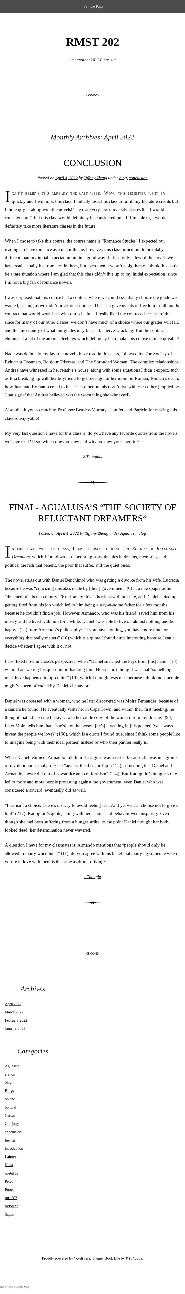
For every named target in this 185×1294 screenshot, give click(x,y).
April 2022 (13, 1004)
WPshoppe (134, 1258)
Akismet (27, 1287)
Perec (9, 1181)
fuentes (10, 1140)
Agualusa (128, 533)
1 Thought (92, 876)
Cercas (10, 1115)
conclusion (138, 178)
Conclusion (92, 163)
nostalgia (11, 1173)
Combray (12, 1124)
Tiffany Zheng (95, 178)
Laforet (10, 1157)
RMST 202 (92, 42)
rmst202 (11, 1198)
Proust (9, 1190)
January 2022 (15, 1028)
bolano (10, 1099)
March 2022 (14, 1012)
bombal (10, 1107)
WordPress (82, 1258)
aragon (10, 1074)
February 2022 (16, 1020)
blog (123, 178)
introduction (14, 1148)
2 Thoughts (92, 456)
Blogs (9, 1091)
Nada (9, 1165)
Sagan (9, 1214)
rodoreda (11, 1206)
